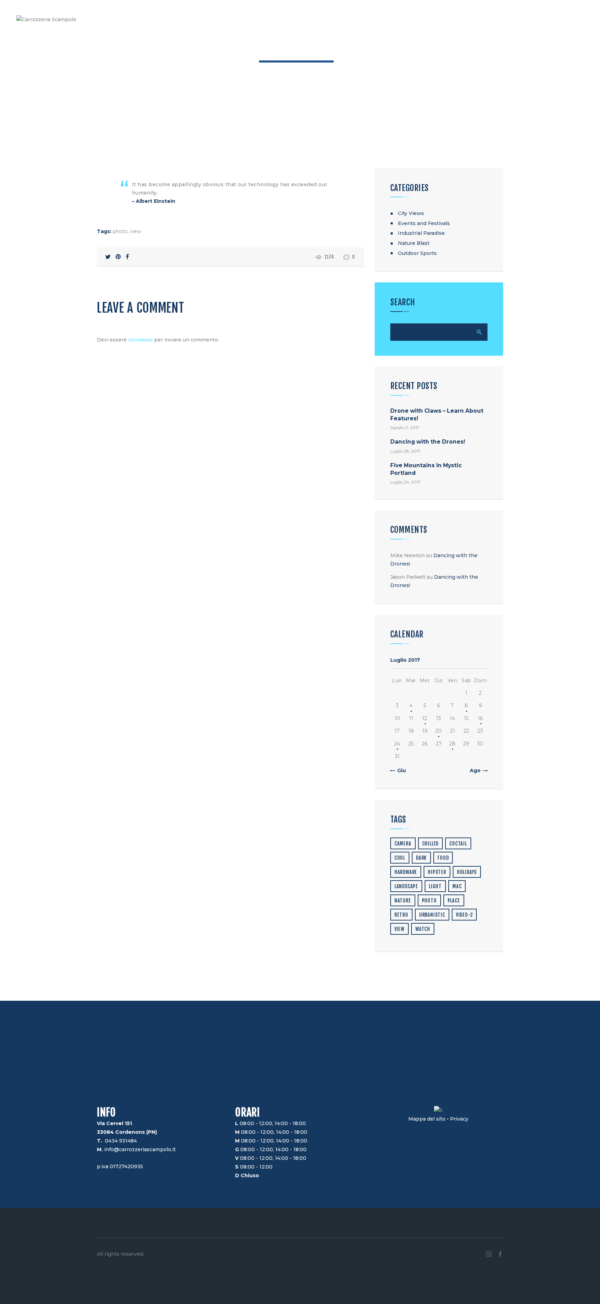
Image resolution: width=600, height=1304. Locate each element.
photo (120, 231)
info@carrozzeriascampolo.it (140, 1149)
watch (422, 929)
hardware (405, 872)
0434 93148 (119, 1141)
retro (401, 915)
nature (402, 900)
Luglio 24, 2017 (405, 482)
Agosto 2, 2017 (404, 427)
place (454, 900)
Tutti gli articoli (299, 70)
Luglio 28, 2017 (405, 451)
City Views (411, 213)
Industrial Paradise (421, 233)
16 (480, 718)
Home (267, 70)
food (443, 858)
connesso (140, 340)
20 (438, 731)
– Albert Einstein (153, 201)
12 (424, 718)
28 (452, 744)
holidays (467, 872)
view (135, 231)
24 (397, 744)
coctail (458, 844)
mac (456, 886)
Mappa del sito (426, 1119)
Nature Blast (414, 243)
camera (402, 844)
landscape (406, 886)
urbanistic (432, 915)
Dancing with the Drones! (427, 441)
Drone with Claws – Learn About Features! (436, 414)
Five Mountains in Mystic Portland (426, 469)
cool (399, 858)
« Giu (399, 770)
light (435, 886)
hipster (437, 872)
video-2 (464, 915)
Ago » (477, 770)
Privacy (459, 1119)
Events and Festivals (424, 223)
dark (421, 858)
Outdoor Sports (417, 253)
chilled (430, 844)
